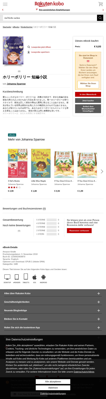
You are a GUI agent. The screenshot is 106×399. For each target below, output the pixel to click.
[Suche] (100, 18)
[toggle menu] (5, 4)
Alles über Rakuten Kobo (17, 293)
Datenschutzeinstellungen (53, 393)
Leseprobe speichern (40, 52)
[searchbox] (53, 18)
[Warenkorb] (100, 4)
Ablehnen (53, 388)
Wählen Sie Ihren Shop (88, 84)
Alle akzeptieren (53, 381)
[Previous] (3, 9)
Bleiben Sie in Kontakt (15, 319)
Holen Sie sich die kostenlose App (22, 327)
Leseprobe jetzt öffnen (41, 47)
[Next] (103, 9)
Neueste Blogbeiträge (15, 310)
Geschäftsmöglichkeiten (17, 302)
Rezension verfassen (79, 230)
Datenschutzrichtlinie (84, 372)
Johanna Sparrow (16, 84)
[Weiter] (102, 171)
